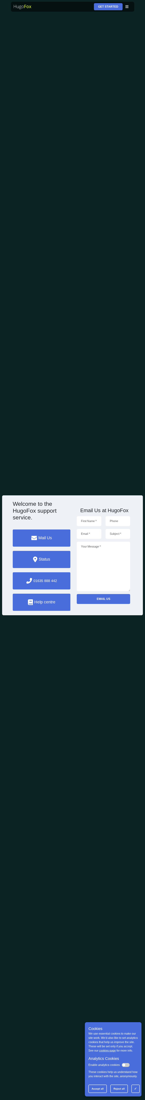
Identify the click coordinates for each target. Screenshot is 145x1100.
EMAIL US (103, 598)
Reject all (119, 1088)
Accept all (98, 1088)
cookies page (107, 1050)
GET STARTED (108, 6)
